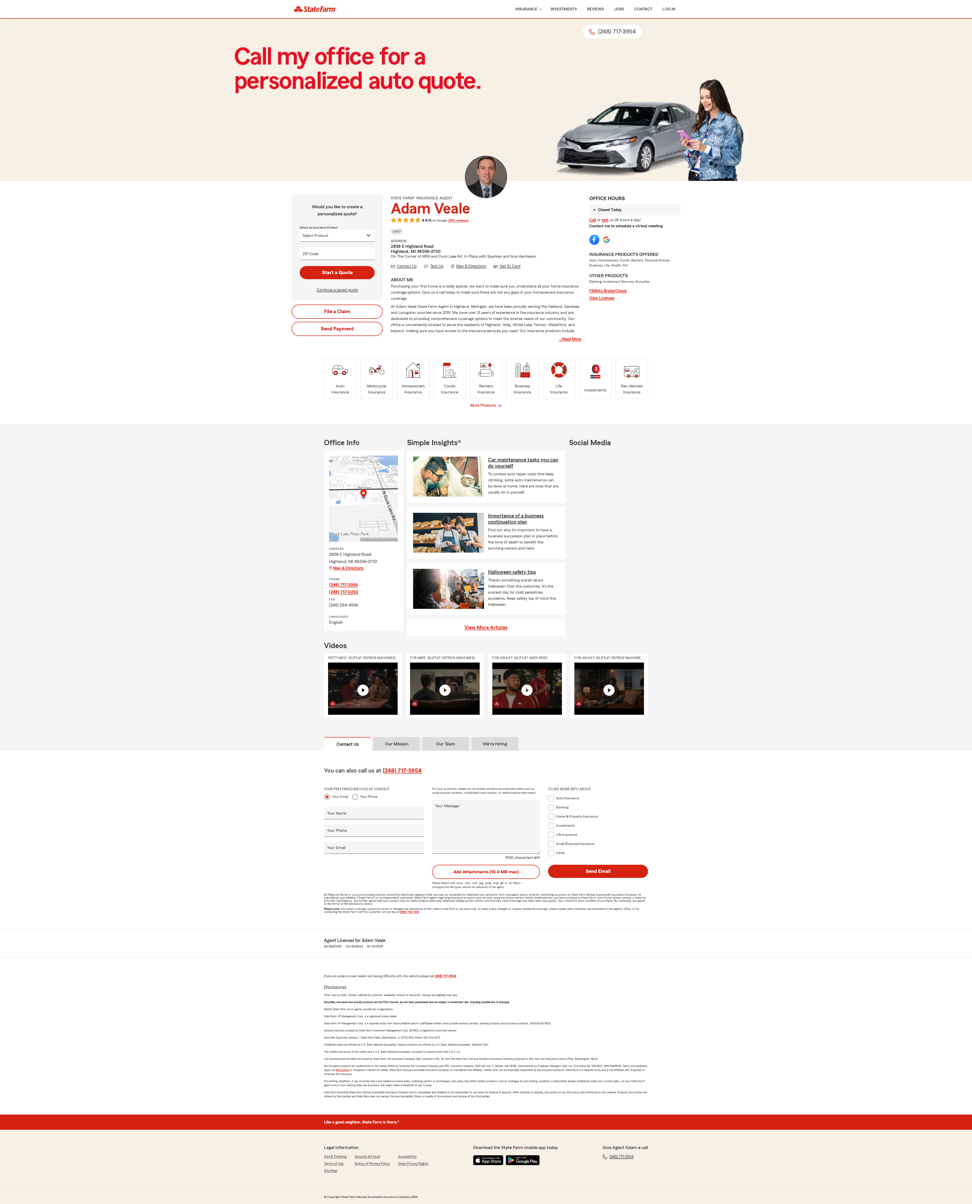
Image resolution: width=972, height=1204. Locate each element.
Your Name (336, 813)
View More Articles (486, 627)
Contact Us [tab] (348, 744)
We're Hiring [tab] (495, 744)
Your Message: (447, 806)
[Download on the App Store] (488, 1160)
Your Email (340, 797)
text (605, 220)
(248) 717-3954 (343, 584)
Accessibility (407, 1156)
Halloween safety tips (512, 572)
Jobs (619, 9)
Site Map (330, 1171)
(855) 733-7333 (409, 911)
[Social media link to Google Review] (606, 240)
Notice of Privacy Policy (372, 1163)
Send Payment (337, 328)
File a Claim (337, 311)
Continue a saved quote (337, 290)
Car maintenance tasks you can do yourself (523, 462)
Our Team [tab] (445, 744)
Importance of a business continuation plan (516, 518)
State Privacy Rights (413, 1163)
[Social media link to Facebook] (594, 240)
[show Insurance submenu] (539, 9)
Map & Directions (348, 568)
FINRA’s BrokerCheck (608, 291)
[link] (315, 9)
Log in (668, 9)
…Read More (570, 339)
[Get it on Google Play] (523, 1160)
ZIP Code (310, 254)
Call (592, 220)
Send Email (598, 871)
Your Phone (368, 797)
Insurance (526, 9)
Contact (643, 9)
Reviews (595, 9)
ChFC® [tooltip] (397, 231)
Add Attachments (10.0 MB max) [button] (486, 872)
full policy (342, 1069)
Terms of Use (333, 1163)
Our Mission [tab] (397, 744)
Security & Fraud (367, 1156)
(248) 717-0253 (343, 592)
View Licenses (601, 298)
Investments (564, 9)
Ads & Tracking (335, 1156)
